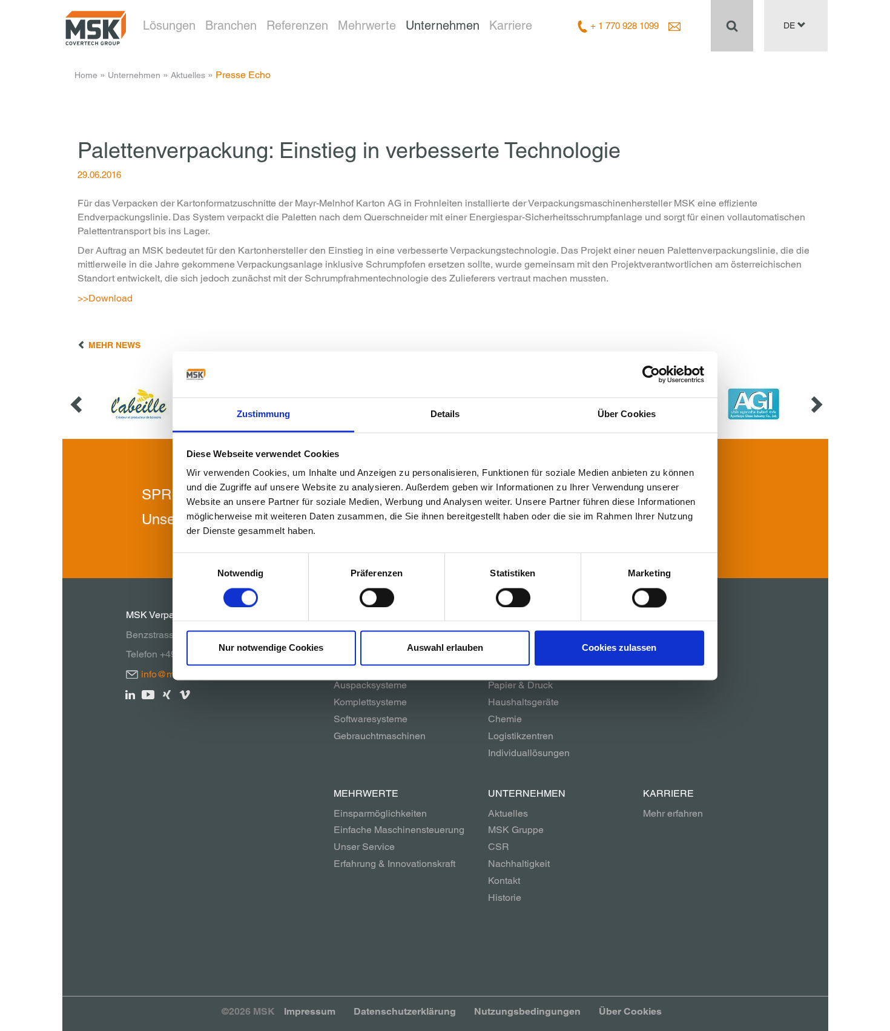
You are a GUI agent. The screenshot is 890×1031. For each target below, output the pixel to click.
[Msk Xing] (166, 694)
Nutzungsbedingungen (527, 1011)
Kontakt (504, 880)
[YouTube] (148, 694)
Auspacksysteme (370, 685)
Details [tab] (445, 414)
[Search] (732, 25)
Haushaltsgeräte (523, 702)
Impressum (309, 1011)
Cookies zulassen (619, 648)
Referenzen (297, 25)
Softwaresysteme (370, 719)
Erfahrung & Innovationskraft (394, 863)
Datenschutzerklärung (405, 1011)
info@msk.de (169, 674)
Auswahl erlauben (445, 648)
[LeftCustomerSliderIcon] (77, 404)
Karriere (510, 25)
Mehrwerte (367, 25)
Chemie (505, 719)
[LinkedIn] (130, 694)
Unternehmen (443, 25)
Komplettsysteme (370, 702)
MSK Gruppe (516, 829)
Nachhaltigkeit (519, 863)
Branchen (231, 25)
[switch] (377, 597)
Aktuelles (188, 75)
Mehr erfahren (673, 813)
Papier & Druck (520, 685)
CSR (498, 846)
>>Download (105, 298)
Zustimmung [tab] (264, 414)
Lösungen (169, 25)
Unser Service (364, 846)
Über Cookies (630, 1011)
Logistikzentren (520, 736)
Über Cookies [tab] (627, 414)
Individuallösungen (529, 753)
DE (790, 25)
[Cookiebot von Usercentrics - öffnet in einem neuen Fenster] (651, 374)
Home (85, 75)
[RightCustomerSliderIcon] (815, 404)
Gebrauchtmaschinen (380, 736)
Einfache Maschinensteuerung (399, 829)
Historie (504, 897)
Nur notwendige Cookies (271, 648)
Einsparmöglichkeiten (380, 813)
